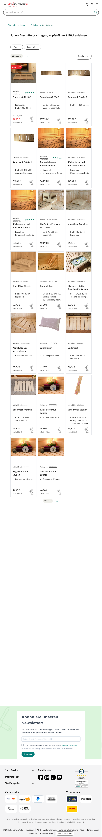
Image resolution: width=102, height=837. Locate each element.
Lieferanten (33, 833)
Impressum (29, 830)
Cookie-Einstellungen (89, 830)
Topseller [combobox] (81, 56)
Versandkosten (56, 819)
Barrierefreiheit (46, 833)
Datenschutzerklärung (68, 830)
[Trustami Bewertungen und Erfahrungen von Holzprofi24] (81, 778)
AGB (39, 830)
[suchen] (95, 12)
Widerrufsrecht (50, 830)
